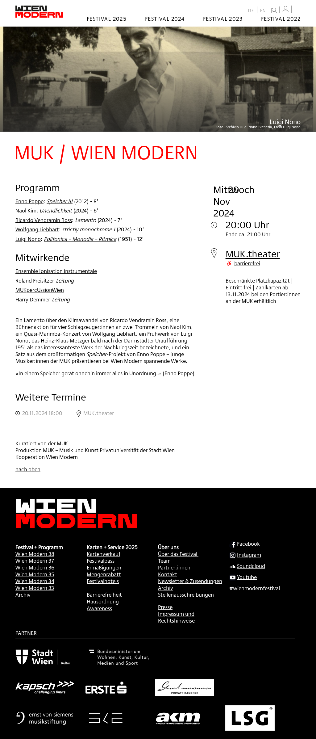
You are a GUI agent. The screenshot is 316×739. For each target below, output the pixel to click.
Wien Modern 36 (34, 567)
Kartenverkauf (103, 554)
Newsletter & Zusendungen (190, 581)
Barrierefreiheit (104, 594)
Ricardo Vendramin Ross (43, 220)
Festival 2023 (223, 19)
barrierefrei (247, 263)
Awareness (99, 608)
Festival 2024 (165, 19)
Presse (165, 607)
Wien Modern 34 (34, 581)
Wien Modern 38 (34, 554)
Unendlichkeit (56, 210)
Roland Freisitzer (34, 280)
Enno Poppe (29, 201)
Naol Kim (25, 210)
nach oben (27, 469)
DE (251, 10)
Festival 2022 (281, 19)
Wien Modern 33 (34, 588)
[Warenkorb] (297, 10)
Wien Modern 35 (34, 574)
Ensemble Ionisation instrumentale (56, 271)
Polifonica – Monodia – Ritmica (80, 239)
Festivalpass (100, 560)
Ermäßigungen (104, 567)
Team (164, 560)
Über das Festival (177, 554)
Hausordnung (103, 601)
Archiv (23, 594)
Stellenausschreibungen (186, 594)
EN (263, 10)
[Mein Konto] (285, 9)
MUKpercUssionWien (39, 290)
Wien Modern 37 (34, 560)
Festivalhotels (103, 581)
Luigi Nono (28, 239)
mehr (158, 413)
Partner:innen (174, 567)
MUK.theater (253, 253)
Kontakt (167, 574)
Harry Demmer (32, 299)
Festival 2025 (107, 19)
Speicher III (60, 201)
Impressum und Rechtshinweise (176, 617)
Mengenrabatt (104, 574)
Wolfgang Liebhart (37, 229)
